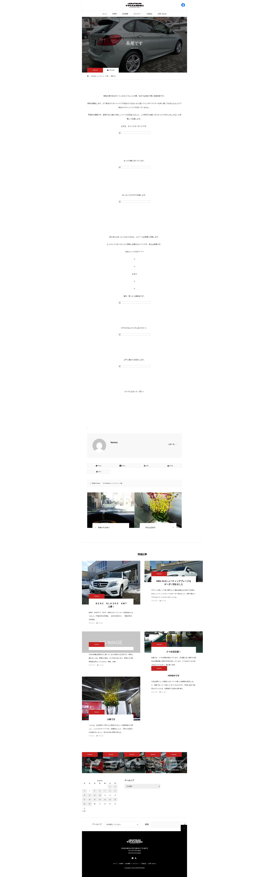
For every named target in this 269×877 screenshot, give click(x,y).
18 (89, 799)
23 (115, 799)
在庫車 (114, 14)
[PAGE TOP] (184, 828)
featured (95, 70)
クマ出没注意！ (173, 652)
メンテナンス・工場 (116, 483)
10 (84, 795)
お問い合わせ (162, 14)
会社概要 (125, 14)
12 (94, 795)
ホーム (104, 14)
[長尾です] (110, 510)
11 (89, 795)
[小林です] (111, 698)
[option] (92, 762)
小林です (111, 719)
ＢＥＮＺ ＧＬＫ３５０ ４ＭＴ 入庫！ (112, 605)
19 (94, 799)
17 (84, 799)
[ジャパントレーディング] (134, 5)
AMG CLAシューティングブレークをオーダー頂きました (173, 582)
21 (105, 799)
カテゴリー (137, 14)
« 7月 (84, 811)
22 (110, 799)
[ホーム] (88, 76)
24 (84, 803)
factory (114, 442)
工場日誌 (149, 14)
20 (99, 799)
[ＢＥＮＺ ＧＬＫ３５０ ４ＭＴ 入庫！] (111, 583)
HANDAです (173, 675)
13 (99, 795)
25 (89, 803)
